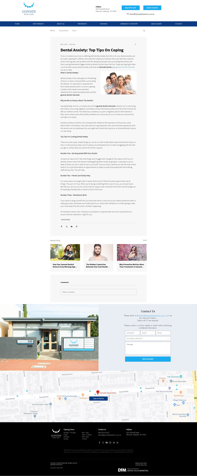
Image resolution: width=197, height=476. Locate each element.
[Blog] (117, 442)
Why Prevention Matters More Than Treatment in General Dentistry (131, 265)
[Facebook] (99, 442)
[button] (144, 30)
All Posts (52, 31)
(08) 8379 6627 (103, 433)
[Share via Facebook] (61, 226)
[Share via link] (77, 226)
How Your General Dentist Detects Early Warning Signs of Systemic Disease (64, 265)
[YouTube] (106, 442)
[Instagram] (110, 442)
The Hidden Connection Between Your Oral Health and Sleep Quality (97, 265)
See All (145, 240)
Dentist (74, 31)
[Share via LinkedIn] (72, 226)
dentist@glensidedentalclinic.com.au (142, 14)
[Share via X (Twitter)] (67, 226)
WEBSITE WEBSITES (132, 469)
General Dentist (63, 31)
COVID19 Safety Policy (141, 465)
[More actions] (135, 44)
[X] (103, 442)
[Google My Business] (114, 442)
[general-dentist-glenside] (65, 252)
